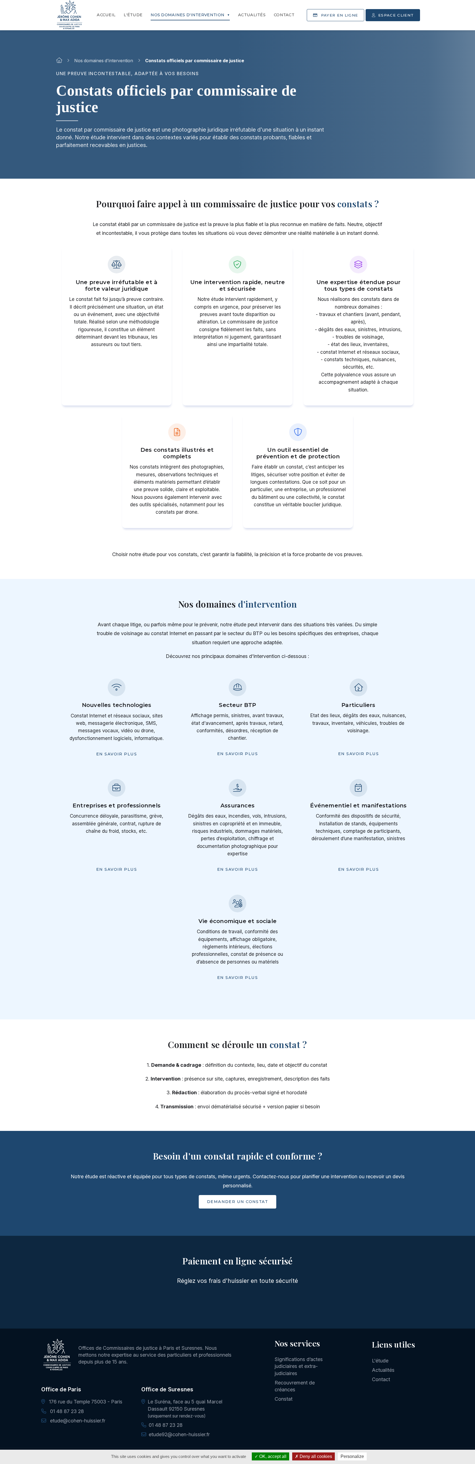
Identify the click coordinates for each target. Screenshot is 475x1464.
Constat (283, 1399)
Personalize (352, 1456)
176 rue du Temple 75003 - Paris (85, 1402)
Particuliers (358, 704)
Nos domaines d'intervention (187, 14)
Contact (284, 14)
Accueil (106, 14)
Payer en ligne (241, 1309)
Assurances (237, 805)
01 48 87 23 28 (66, 1411)
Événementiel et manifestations (358, 805)
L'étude (133, 14)
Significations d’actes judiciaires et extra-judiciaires (299, 1366)
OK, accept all (272, 1456)
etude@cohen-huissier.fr (77, 1421)
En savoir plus (116, 754)
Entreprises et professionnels (117, 805)
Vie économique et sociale (237, 921)
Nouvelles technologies (116, 704)
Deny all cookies (315, 1456)
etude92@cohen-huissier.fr (179, 1434)
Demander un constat (237, 1201)
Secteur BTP (237, 704)
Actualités (252, 14)
